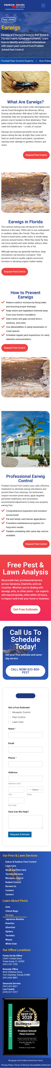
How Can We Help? (18, 811)
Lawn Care (17, 722)
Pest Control (18, 717)
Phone (12, 758)
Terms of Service (21, 1065)
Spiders (9, 931)
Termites (10, 935)
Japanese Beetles (14, 919)
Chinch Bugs (11, 911)
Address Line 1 (14, 783)
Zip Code (12, 805)
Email (11, 743)
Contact (9, 890)
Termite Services (14, 874)
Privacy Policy (7, 1065)
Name (12, 728)
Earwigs (9, 915)
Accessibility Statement (40, 1065)
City (10, 794)
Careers (9, 894)
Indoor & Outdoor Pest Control (20, 862)
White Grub (11, 943)
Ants (7, 907)
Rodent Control (13, 882)
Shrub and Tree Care (15, 870)
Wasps (8, 939)
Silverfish (10, 927)
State (29, 794)
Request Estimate (20, 834)
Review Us (10, 886)
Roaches (9, 923)
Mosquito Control (21, 712)
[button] (8, 19)
